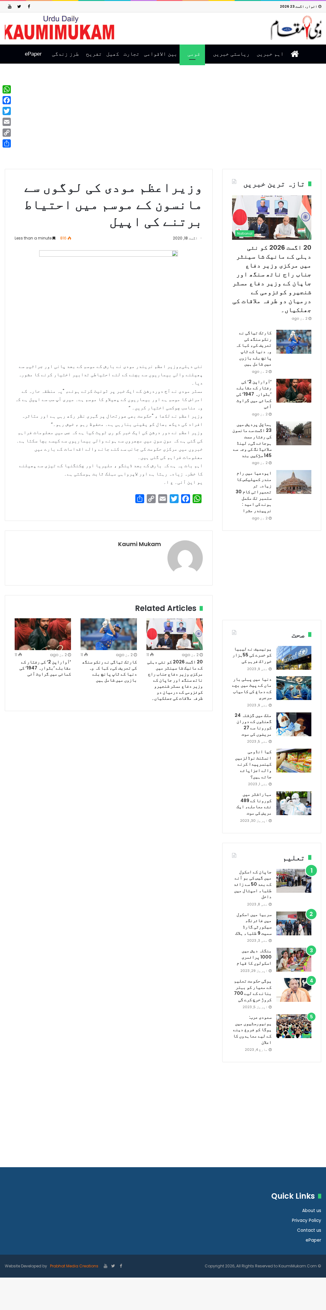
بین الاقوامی (160, 54)
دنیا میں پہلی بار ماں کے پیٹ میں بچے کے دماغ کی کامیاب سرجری (252, 688)
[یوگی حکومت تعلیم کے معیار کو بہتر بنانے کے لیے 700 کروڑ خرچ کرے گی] (293, 990)
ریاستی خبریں (231, 54)
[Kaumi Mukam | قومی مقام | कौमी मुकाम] (163, 28)
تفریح (94, 54)
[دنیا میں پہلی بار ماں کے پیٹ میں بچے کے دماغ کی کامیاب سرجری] (293, 688)
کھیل (112, 54)
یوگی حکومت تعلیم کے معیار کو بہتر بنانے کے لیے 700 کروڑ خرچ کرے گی (253, 990)
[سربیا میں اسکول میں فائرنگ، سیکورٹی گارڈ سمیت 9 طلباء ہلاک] (293, 923)
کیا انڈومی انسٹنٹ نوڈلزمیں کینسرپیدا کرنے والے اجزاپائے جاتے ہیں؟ (253, 764)
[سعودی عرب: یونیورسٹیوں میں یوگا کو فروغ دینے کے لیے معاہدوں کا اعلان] (293, 1026)
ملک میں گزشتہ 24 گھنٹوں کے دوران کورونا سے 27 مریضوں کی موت (253, 724)
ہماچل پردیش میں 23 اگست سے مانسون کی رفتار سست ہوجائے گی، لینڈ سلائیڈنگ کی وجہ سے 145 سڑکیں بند (252, 440)
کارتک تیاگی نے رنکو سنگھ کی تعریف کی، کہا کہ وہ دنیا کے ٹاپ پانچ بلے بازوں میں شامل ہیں (109, 671)
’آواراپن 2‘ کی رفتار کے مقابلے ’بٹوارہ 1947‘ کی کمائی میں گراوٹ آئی (45, 668)
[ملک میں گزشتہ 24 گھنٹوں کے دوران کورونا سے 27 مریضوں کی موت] (293, 724)
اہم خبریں (270, 54)
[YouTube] (9, 6)
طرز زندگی (65, 54)
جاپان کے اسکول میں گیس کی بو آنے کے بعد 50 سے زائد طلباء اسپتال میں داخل (253, 884)
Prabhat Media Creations (73, 1266)
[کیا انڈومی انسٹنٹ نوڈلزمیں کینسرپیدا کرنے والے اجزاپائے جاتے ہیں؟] (293, 761)
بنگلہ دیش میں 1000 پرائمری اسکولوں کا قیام (254, 956)
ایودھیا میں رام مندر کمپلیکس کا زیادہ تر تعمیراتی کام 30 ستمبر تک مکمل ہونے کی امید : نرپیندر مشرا (254, 492)
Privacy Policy (306, 1220)
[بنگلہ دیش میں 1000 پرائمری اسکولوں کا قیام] (293, 960)
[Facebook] (28, 6)
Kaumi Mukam (139, 544)
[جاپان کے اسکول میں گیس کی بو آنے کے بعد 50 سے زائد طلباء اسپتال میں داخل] (293, 881)
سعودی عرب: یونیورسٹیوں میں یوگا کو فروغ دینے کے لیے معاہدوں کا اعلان (252, 1029)
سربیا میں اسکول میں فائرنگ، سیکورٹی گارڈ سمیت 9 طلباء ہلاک (253, 923)
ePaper (33, 54)
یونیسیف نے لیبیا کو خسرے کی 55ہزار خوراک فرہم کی (252, 655)
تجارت (131, 54)
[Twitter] (19, 6)
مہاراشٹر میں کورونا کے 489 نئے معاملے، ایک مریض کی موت (254, 803)
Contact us (309, 1230)
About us (311, 1211)
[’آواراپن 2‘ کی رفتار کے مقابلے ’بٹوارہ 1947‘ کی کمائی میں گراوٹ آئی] (43, 634)
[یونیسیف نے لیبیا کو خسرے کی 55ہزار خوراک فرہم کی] (293, 658)
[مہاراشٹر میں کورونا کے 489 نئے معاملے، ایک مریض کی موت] (293, 803)
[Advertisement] (163, 121)
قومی (194, 54)
